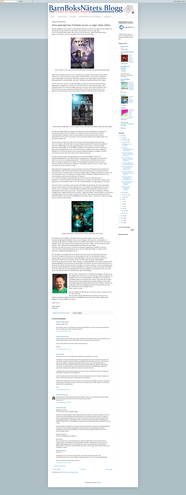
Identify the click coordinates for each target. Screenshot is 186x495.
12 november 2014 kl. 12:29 (63, 349)
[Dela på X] (77, 313)
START (52, 16)
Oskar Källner (60, 407)
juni (123, 201)
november (124, 142)
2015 (121, 135)
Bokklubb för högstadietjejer (127, 123)
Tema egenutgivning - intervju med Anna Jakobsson (127, 159)
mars (123, 208)
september (125, 194)
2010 (121, 222)
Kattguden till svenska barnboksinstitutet (131, 99)
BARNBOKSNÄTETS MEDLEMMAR (90, 16)
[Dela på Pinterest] (81, 313)
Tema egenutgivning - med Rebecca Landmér (127, 183)
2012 (121, 218)
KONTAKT (73, 16)
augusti (124, 197)
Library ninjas (124, 122)
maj (123, 204)
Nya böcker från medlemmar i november (126, 188)
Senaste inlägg (56, 469)
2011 (121, 220)
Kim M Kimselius (60, 395)
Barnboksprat (124, 46)
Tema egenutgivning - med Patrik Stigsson (127, 163)
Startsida (83, 469)
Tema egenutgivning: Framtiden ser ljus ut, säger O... (128, 173)
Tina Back (59, 354)
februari (124, 210)
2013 (121, 216)
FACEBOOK (107, 16)
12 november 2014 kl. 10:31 (63, 331)
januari (124, 213)
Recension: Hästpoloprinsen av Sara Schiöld (127, 149)
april (123, 206)
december (124, 140)
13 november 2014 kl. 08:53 (63, 402)
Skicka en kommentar (60, 466)
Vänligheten (123, 69)
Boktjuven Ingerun (61, 322)
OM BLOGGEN (62, 16)
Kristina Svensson (61, 336)
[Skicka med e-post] (73, 313)
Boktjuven (123, 95)
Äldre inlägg (109, 469)
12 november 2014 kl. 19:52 (63, 389)
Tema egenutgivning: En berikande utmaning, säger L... (127, 178)
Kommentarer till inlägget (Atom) (69, 472)
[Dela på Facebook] (79, 313)
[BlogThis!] (75, 313)
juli (123, 199)
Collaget (123, 108)
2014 (121, 138)
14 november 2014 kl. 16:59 (63, 462)
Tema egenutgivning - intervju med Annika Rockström (127, 154)
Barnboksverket (125, 73)
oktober (124, 192)
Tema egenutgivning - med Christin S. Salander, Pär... (127, 168)
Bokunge (123, 128)
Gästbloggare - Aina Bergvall (127, 145)
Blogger (99, 482)
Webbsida (55, 308)
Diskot (122, 47)
